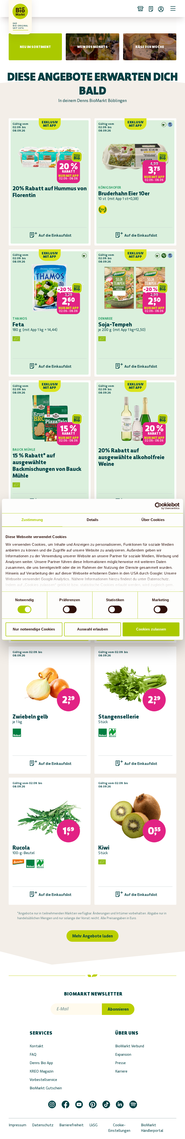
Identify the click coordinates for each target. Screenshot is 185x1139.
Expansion (123, 1054)
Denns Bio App (41, 1063)
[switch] (70, 609)
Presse (120, 1063)
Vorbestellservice (43, 1079)
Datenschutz (42, 1125)
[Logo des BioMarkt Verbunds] (15, 8)
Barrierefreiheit (71, 1125)
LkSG (93, 1125)
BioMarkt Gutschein (46, 1088)
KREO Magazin (41, 1071)
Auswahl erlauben (92, 629)
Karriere (121, 1071)
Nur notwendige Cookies (34, 629)
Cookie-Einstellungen (119, 1128)
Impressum (17, 1125)
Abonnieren (118, 1009)
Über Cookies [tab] (153, 520)
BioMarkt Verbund (129, 1046)
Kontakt (36, 1046)
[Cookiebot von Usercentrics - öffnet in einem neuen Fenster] (158, 506)
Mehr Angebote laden (92, 936)
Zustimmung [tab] (32, 520)
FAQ (33, 1054)
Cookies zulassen (151, 629)
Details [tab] (93, 520)
